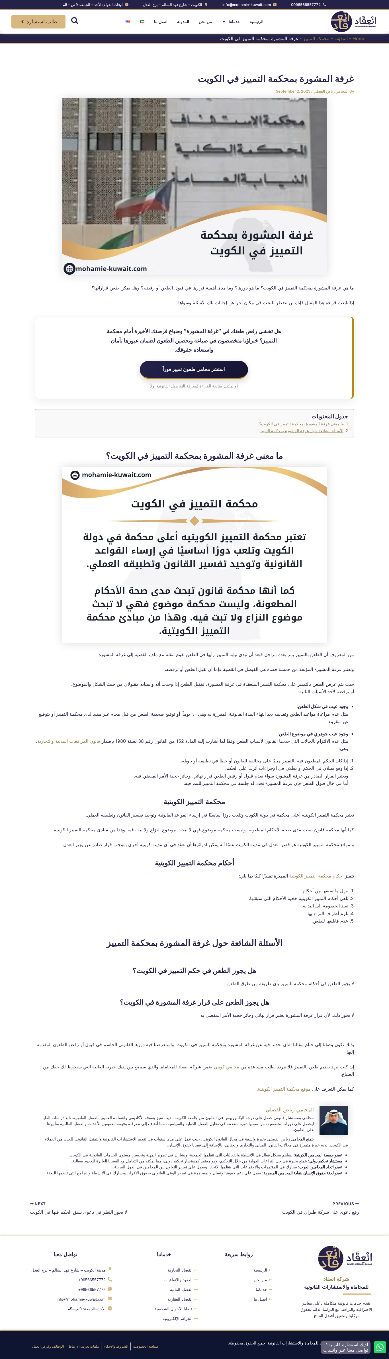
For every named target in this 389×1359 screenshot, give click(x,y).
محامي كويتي (226, 1067)
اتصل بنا (160, 21)
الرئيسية (256, 21)
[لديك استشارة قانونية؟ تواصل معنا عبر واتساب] (380, 1347)
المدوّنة (341, 38)
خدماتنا (234, 21)
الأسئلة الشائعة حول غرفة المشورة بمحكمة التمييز (301, 430)
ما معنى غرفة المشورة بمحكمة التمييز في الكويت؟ (301, 423)
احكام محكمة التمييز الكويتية (316, 876)
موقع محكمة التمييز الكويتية (284, 1089)
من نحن (205, 21)
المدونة (183, 21)
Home (359, 38)
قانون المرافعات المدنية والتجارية (68, 741)
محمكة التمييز (316, 38)
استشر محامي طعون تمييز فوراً (194, 369)
